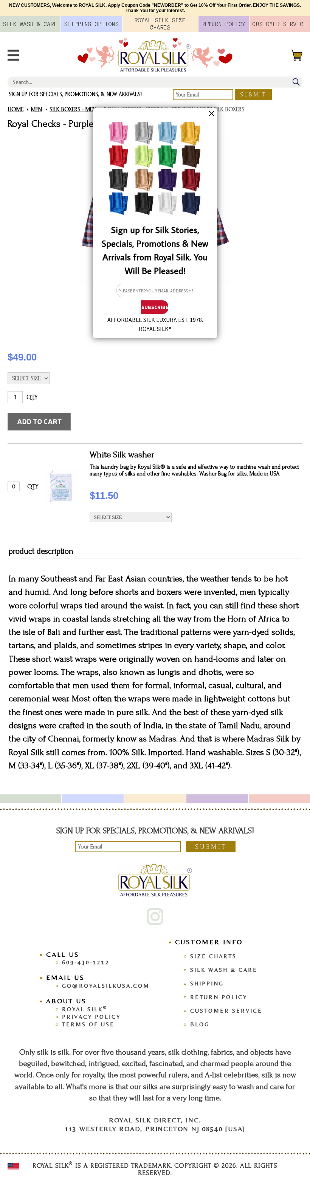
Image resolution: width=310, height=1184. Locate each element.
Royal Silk (84, 1009)
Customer (280, 24)
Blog (199, 1024)
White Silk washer (122, 454)
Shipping (207, 983)
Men (36, 109)
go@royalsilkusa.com (106, 985)
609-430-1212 (86, 962)
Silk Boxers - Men (73, 109)
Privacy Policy (91, 1016)
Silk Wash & (30, 24)
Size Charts (213, 956)
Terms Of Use (88, 1024)
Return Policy (218, 997)
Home (15, 109)
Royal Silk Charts (160, 24)
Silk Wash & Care (223, 969)
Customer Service (226, 1010)
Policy (224, 24)
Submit (253, 95)
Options (91, 24)
